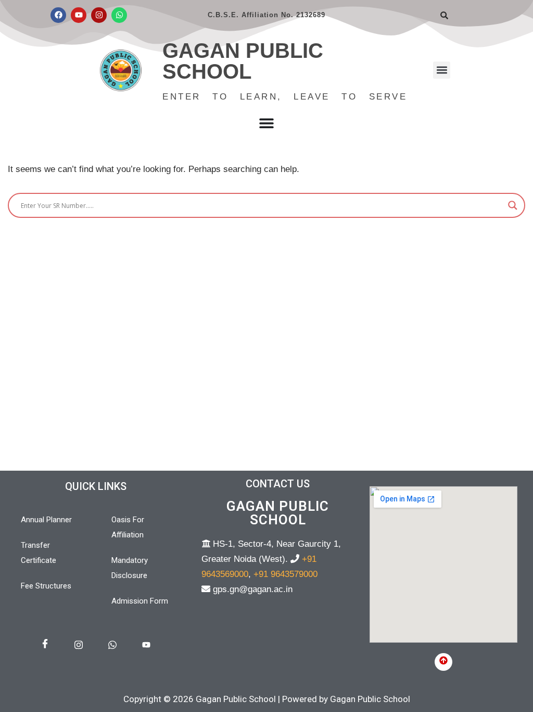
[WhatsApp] (112, 645)
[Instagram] (99, 15)
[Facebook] (58, 15)
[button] (441, 70)
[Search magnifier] (512, 205)
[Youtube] (78, 15)
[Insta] (79, 645)
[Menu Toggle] (266, 123)
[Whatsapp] (119, 15)
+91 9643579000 (285, 574)
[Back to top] (443, 662)
